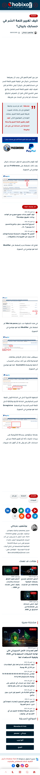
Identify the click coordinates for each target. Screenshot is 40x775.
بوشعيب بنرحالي (27, 33)
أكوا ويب (20, 740)
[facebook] (13, 765)
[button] (28, 510)
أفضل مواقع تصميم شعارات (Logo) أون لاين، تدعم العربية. (18, 703)
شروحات (33, 500)
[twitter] (17, 765)
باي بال (14, 496)
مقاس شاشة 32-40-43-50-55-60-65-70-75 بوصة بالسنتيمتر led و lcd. (18, 675)
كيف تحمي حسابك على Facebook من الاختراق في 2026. (30, 607)
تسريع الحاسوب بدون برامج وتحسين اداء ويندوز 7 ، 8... (19, 226)
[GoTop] (5, 772)
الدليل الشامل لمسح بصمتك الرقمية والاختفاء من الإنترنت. (29, 582)
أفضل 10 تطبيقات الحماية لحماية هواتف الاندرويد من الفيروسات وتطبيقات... (18, 235)
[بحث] (4, 5)
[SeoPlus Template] (37, 759)
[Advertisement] (20, 58)
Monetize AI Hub (20, 726)
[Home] (34, 772)
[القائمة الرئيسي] (35, 5)
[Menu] (20, 772)
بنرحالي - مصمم (20, 733)
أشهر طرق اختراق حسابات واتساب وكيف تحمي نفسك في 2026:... (12, 583)
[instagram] (22, 765)
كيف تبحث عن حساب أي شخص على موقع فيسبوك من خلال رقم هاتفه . (20, 684)
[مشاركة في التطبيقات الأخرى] (15, 516)
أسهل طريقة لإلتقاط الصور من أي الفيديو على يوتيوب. (21, 712)
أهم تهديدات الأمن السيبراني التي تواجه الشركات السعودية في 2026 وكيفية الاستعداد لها (22, 654)
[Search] (27, 772)
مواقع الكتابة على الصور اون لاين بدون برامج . (19, 694)
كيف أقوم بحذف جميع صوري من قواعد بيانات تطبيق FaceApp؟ (19, 216)
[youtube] (26, 765)
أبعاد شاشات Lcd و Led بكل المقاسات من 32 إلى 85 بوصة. (19, 666)
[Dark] (12, 772)
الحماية (33, 16)
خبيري (20, 747)
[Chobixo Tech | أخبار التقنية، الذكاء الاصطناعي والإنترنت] (20, 5)
